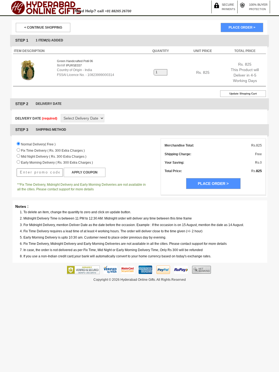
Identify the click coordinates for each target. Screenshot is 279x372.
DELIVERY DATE (36, 118)
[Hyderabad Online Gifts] (46, 7)
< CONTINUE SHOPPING (43, 27)
